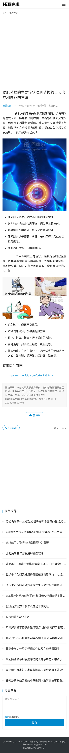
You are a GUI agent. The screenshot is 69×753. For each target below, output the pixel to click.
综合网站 (53, 105)
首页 (5, 12)
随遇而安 (7, 105)
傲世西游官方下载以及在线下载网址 (27, 606)
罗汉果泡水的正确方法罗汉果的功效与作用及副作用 (35, 585)
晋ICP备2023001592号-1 (34, 748)
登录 (7, 716)
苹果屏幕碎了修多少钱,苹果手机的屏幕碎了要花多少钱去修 (35, 627)
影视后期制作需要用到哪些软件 (24, 553)
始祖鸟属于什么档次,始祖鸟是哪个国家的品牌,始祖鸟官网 (35, 521)
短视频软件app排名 (17, 617)
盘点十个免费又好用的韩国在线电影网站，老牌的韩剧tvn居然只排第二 (35, 574)
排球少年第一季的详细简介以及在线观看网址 (32, 648)
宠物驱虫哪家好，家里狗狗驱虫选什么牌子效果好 (35, 670)
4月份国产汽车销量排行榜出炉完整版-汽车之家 (33, 532)
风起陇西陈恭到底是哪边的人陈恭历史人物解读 (33, 659)
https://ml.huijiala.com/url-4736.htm (30, 375)
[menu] (63, 4)
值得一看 (42, 105)
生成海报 (12, 427)
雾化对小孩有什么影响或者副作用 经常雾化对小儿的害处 (35, 638)
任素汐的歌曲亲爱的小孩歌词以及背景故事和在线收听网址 (35, 680)
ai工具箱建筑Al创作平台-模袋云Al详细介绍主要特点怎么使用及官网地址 (35, 595)
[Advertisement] (34, 51)
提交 (34, 722)
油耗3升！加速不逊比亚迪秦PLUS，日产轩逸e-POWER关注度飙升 (35, 564)
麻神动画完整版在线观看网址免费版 (27, 542)
